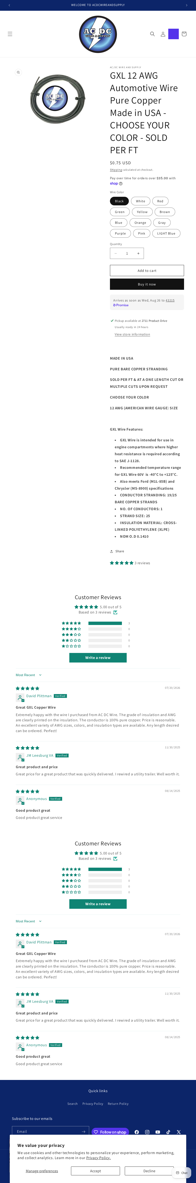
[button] (10, 34)
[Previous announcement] (9, 5)
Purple (120, 233)
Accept (95, 1170)
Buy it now (147, 284)
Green (120, 212)
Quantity (116, 244)
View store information (132, 334)
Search (72, 1103)
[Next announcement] (186, 5)
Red (160, 201)
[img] (27, 688)
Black (119, 201)
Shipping (116, 169)
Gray (162, 222)
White (140, 201)
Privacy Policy (92, 1103)
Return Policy (118, 1103)
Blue (118, 222)
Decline (149, 1170)
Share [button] (119, 551)
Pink (141, 233)
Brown (165, 212)
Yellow (142, 212)
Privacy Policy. (98, 1157)
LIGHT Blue (166, 233)
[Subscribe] (83, 1131)
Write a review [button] (97, 657)
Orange (140, 222)
